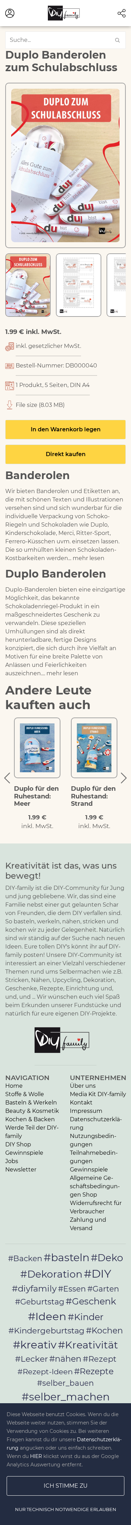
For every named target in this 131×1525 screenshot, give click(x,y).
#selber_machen (66, 1396)
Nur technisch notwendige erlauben (65, 1509)
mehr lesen (88, 558)
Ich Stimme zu (66, 1485)
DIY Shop (18, 1144)
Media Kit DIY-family (98, 1094)
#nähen (65, 1359)
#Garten (103, 1288)
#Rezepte (94, 1371)
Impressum (86, 1111)
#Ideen (47, 1316)
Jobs (11, 1161)
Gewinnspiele (24, 1153)
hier (36, 1456)
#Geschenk (91, 1301)
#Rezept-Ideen (45, 1371)
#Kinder (85, 1316)
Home (14, 1086)
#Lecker (31, 1359)
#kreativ (35, 1344)
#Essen (72, 1288)
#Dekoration (51, 1274)
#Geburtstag (39, 1302)
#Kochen (104, 1330)
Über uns (83, 1086)
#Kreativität (88, 1345)
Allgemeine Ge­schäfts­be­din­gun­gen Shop (95, 1186)
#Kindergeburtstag (46, 1331)
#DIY (97, 1273)
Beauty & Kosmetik (32, 1111)
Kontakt (81, 1102)
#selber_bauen (65, 1383)
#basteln (66, 1257)
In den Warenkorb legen (66, 429)
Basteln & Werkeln (31, 1102)
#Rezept (99, 1359)
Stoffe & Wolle (24, 1094)
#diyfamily (34, 1288)
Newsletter (20, 1169)
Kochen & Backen (30, 1119)
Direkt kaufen (66, 454)
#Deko (107, 1258)
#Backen (25, 1258)
